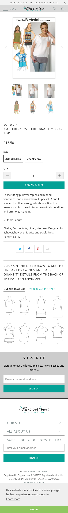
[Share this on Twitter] (20, 249)
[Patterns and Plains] (34, 8)
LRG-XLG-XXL (34, 158)
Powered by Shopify (34, 482)
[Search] (56, 8)
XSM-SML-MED (13, 158)
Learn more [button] (13, 499)
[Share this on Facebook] (29, 249)
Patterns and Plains (38, 471)
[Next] (61, 48)
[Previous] (6, 48)
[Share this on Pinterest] (38, 249)
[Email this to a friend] (47, 249)
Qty (5, 168)
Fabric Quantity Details (42, 289)
